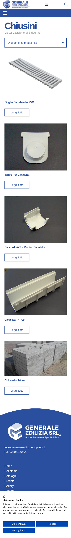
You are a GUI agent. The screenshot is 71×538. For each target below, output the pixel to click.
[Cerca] (66, 4)
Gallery (9, 486)
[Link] (16, 4)
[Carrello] (46, 4)
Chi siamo (10, 471)
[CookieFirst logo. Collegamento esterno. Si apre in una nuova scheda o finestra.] (4, 496)
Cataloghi (10, 476)
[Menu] (5, 13)
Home (8, 466)
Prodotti (9, 481)
